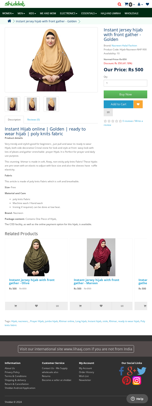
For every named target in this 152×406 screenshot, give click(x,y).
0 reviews (128, 121)
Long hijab (81, 321)
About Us (10, 368)
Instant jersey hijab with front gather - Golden (46, 21)
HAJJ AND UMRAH (111, 13)
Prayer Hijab (37, 321)
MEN (20, 13)
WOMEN (7, 13)
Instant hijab (94, 321)
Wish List (84, 376)
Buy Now (125, 94)
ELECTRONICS (67, 13)
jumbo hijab (51, 321)
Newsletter (85, 380)
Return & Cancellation (17, 384)
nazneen (23, 321)
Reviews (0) (33, 119)
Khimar (113, 321)
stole (105, 321)
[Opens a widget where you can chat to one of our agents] (137, 399)
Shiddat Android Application (20, 388)
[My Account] (140, 4)
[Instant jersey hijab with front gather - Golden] (51, 59)
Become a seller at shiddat (56, 380)
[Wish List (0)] (147, 4)
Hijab (14, 321)
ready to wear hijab (128, 321)
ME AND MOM (48, 13)
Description (14, 119)
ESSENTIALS (88, 13)
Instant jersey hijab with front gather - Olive (32, 281)
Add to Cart (118, 104)
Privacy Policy (12, 372)
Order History (86, 372)
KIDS (31, 13)
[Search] (120, 4)
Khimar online (66, 321)
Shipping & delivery (15, 380)
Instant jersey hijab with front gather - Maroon (96, 281)
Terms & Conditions (16, 376)
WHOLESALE (132, 13)
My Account (85, 368)
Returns (46, 376)
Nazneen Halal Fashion (124, 45)
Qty (105, 76)
